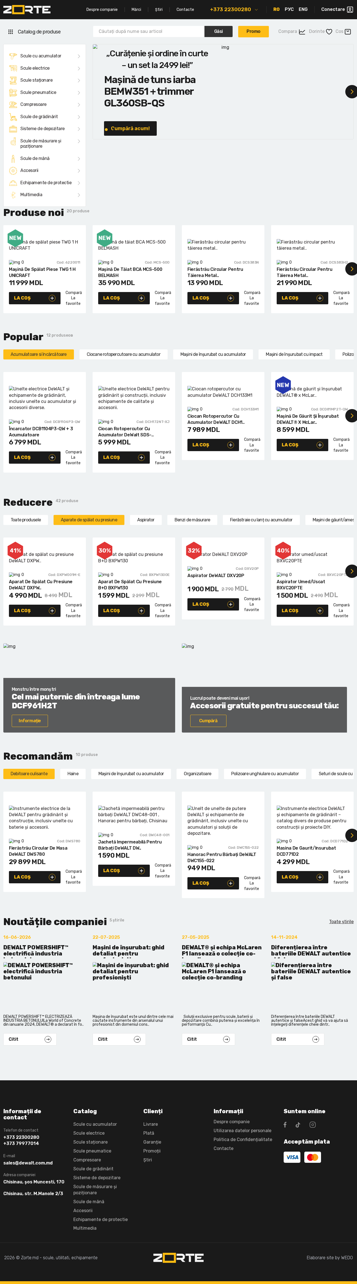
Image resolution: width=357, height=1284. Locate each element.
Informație (30, 720)
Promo (253, 31)
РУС (289, 9)
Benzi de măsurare (192, 519)
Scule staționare (36, 80)
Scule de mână (35, 158)
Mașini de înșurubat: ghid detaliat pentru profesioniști (128, 951)
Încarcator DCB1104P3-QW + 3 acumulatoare (41, 431)
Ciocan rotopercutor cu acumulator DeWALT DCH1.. (215, 419)
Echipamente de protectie (45, 182)
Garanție (152, 1142)
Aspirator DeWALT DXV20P (215, 575)
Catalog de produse (39, 32)
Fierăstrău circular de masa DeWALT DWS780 (38, 851)
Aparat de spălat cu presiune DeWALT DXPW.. (41, 584)
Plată (148, 1133)
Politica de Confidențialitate (243, 1139)
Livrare (150, 1124)
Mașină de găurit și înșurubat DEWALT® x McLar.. (308, 419)
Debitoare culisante (29, 773)
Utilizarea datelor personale (242, 1130)
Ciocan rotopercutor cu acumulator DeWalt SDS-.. (125, 431)
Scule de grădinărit (39, 116)
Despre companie (102, 9)
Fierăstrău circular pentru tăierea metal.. (215, 272)
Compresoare (33, 104)
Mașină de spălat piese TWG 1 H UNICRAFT (42, 272)
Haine (72, 773)
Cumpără (208, 720)
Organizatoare (197, 773)
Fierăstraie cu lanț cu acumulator (261, 519)
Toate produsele (26, 519)
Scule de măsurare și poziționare (40, 143)
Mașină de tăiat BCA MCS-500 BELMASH (130, 272)
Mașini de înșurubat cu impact (294, 354)
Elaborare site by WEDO (330, 1257)
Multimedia (31, 194)
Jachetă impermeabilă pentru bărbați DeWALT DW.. (129, 845)
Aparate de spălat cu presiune (89, 519)
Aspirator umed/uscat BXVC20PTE (301, 584)
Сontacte (223, 1148)
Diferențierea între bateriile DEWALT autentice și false (311, 951)
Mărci (136, 9)
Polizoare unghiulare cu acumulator (265, 773)
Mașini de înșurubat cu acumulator (213, 354)
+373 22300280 (230, 9)
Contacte (185, 9)
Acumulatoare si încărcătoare (39, 354)
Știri (159, 9)
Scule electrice (35, 68)
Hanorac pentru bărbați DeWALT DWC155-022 (221, 857)
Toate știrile (341, 921)
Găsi (218, 31)
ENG (303, 9)
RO (276, 9)
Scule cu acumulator (40, 56)
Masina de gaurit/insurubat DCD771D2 (306, 851)
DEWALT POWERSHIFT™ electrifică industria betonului (35, 951)
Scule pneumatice (38, 92)
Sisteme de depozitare (42, 128)
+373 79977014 (21, 1143)
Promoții (152, 1151)
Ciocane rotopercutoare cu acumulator (123, 354)
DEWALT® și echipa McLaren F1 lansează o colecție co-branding (222, 951)
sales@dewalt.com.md (28, 1163)
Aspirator (146, 519)
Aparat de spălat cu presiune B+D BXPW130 (130, 584)
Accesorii (29, 170)
